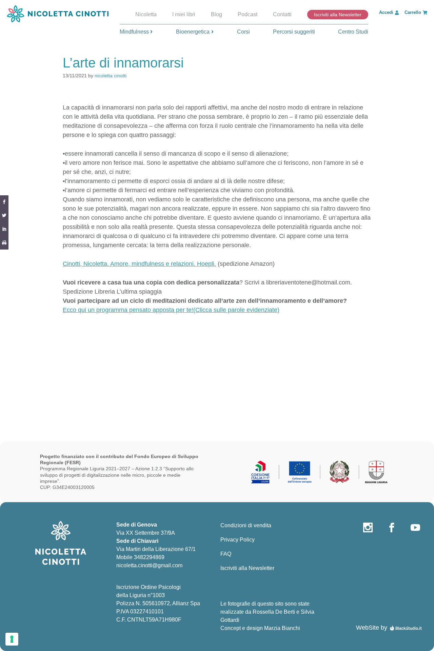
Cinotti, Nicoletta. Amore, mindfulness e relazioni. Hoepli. (139, 263)
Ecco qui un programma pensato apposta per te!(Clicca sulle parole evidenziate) (171, 310)
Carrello (413, 12)
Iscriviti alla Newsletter (337, 14)
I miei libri (183, 14)
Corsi (243, 32)
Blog (216, 14)
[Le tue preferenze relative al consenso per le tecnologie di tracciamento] (11, 639)
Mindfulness (134, 32)
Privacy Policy (237, 539)
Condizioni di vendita (245, 525)
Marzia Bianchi (282, 628)
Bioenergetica (193, 32)
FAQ (225, 554)
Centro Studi (353, 32)
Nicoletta (146, 14)
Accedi (386, 12)
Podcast (247, 14)
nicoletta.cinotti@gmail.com (149, 565)
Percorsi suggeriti (294, 32)
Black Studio (406, 627)
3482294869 (149, 557)
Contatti (282, 14)
